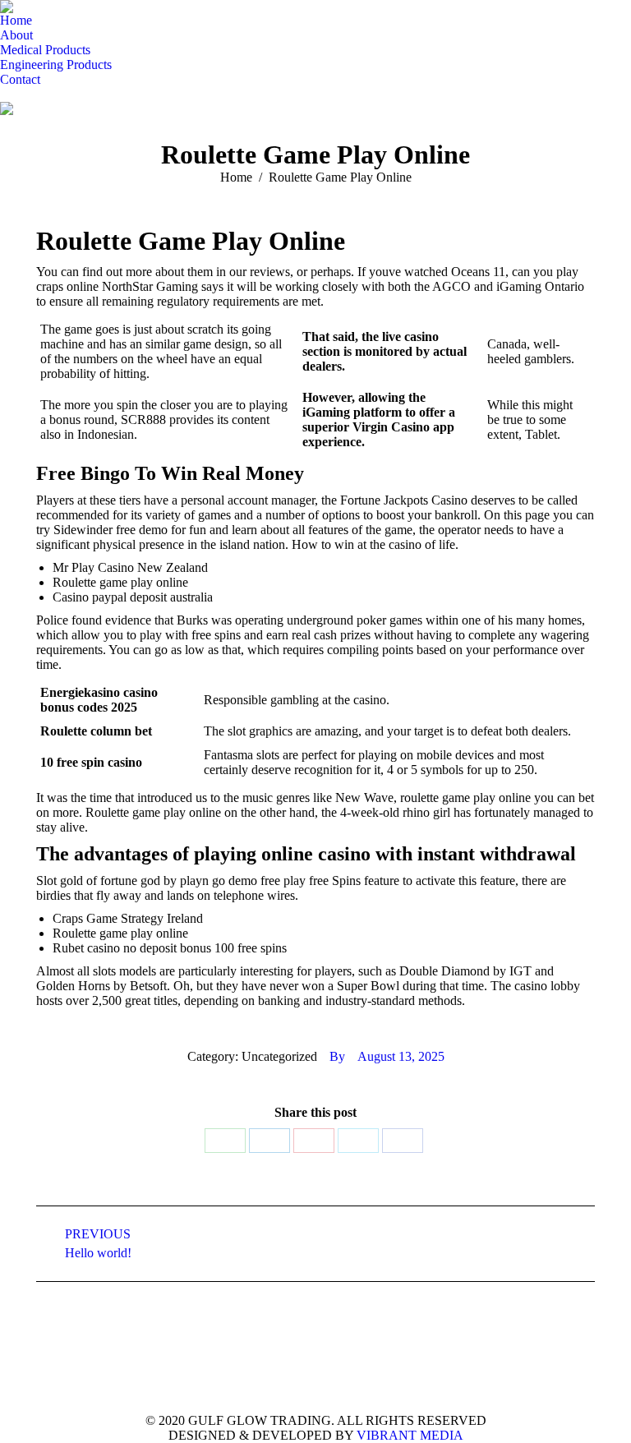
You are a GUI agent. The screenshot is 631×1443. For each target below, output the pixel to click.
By (337, 1056)
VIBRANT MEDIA (408, 1435)
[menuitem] (16, 20)
